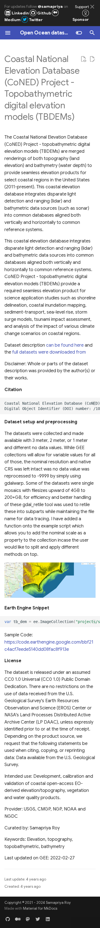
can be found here (65, 345)
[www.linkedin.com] (47, 919)
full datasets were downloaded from (49, 352)
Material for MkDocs (40, 908)
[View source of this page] (83, 59)
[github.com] (7, 919)
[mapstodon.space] (27, 919)
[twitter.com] (37, 919)
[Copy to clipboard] (94, 403)
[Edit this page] (92, 59)
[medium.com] (17, 919)
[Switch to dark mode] (78, 32)
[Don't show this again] (92, 6)
